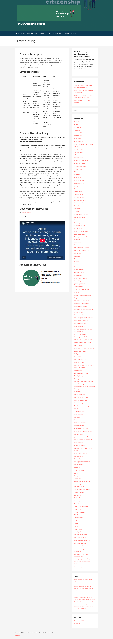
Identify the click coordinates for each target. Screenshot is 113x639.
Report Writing (78, 464)
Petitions (76, 420)
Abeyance (77, 121)
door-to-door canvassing (81, 247)
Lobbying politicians (80, 359)
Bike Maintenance (79, 172)
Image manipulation (80, 298)
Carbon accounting (79, 183)
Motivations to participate (81, 397)
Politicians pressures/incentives (83, 431)
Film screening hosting (80, 278)
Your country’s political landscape (83, 567)
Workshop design (79, 549)
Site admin (77, 473)
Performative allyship (78, 599)
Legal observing (79, 345)
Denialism (77, 245)
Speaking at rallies (79, 492)
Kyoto (91, 590)
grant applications (79, 284)
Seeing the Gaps (79, 470)
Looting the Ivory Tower (81, 373)
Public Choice (77, 601)
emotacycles (76, 588)
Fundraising (77, 281)
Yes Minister (83, 608)
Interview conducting (80, 315)
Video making (78, 529)
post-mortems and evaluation (82, 437)
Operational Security (80, 411)
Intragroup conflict (79, 326)
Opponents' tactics (79, 414)
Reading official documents (82, 462)
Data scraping (78, 228)
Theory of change (79, 512)
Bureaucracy (77, 177)
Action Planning (78, 141)
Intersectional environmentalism (83, 309)
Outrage (84, 597)
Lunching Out (77, 592)
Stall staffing (77, 498)
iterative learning (77, 590)
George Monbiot (91, 588)
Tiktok (76, 515)
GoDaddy (17, 635)
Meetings (77, 379)
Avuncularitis (78, 169)
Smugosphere (78, 476)
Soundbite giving (79, 486)
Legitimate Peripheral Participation (84, 348)
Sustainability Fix (77, 606)
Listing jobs (77, 354)
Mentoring (77, 392)
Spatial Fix (92, 603)
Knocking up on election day (82, 337)
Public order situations (80, 453)
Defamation (77, 242)
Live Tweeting (78, 357)
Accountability (78, 133)
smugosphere (87, 603)
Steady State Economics (81, 506)
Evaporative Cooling (84, 588)
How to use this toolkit (54, 33)
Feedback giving (78, 270)
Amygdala (88, 579)
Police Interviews (79, 425)
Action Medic (78, 138)
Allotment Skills (78, 152)
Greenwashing (78, 292)
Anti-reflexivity (78, 158)
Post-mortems (78, 434)
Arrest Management (80, 163)
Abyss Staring (78, 127)
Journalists (88, 590)
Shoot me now (81, 603)
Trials (76, 520)
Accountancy (77, 136)
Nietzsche (90, 595)
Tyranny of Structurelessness (87, 606)
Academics (77, 130)
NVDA (76, 408)
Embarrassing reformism (87, 586)
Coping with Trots (79, 217)
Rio (92, 601)
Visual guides (78, 532)
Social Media (77, 479)
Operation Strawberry (69, 33)
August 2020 (77, 624)
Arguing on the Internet (81, 160)
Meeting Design (78, 376)
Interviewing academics (81, 320)
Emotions (77, 256)
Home (17, 33)
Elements (42, 33)
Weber (79, 608)
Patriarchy (77, 417)
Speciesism (77, 495)
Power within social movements (83, 440)
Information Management (81, 303)
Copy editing (77, 220)
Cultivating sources (79, 225)
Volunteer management (81, 535)
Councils (76, 584)
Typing (76, 526)
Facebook (77, 267)
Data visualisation (79, 234)
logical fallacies (78, 370)
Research (77, 467)
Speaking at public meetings (82, 489)
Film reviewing (78, 275)
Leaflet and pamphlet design (82, 342)
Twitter (76, 523)
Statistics (76, 503)
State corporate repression (82, 501)
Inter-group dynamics (80, 306)
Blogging (77, 175)
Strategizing (77, 509)
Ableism (76, 124)
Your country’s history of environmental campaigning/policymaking (82, 557)
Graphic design (78, 286)
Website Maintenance (80, 537)
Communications (79, 197)
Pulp (91, 601)
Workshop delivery (79, 546)
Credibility (80, 584)
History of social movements (82, 295)
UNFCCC (76, 608)
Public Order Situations (84, 601)
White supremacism (80, 543)
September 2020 (79, 621)
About (23, 33)
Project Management (80, 445)
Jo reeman (83, 590)
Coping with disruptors (81, 214)
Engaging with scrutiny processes (84, 264)
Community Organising (81, 200)
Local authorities (79, 362)
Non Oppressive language (81, 406)
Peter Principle (86, 599)
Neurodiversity (78, 403)
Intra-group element (80, 323)
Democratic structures (87, 584)
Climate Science (78, 194)
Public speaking (78, 456)
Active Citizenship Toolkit (31, 23)
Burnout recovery (79, 180)
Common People (86, 581)
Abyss (79, 579)
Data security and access (81, 231)
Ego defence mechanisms (81, 250)
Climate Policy (78, 191)
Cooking (76, 211)
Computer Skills (78, 203)
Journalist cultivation (80, 334)
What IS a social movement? (82, 540)
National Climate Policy (80, 400)
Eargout (80, 586)
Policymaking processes (81, 428)
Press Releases (78, 442)
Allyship (76, 155)
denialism (76, 586)
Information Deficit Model (81, 301)
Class (75, 189)
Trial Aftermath (78, 518)
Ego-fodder (77, 253)
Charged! (76, 186)
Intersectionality (79, 312)
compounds (92, 581)
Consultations (78, 206)
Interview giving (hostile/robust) (83, 318)
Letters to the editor (80, 351)
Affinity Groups (78, 149)
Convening (77, 208)
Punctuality (77, 459)
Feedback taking (79, 272)
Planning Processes (80, 423)
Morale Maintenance (80, 394)
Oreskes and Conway (78, 597)
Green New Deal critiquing (81, 289)
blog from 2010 (26, 213)
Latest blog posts (32, 33)
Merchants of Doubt (84, 592)
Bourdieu (80, 581)
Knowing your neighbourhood (83, 340)
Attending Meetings (80, 166)
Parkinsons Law (89, 597)
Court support (78, 223)
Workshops (77, 552)
